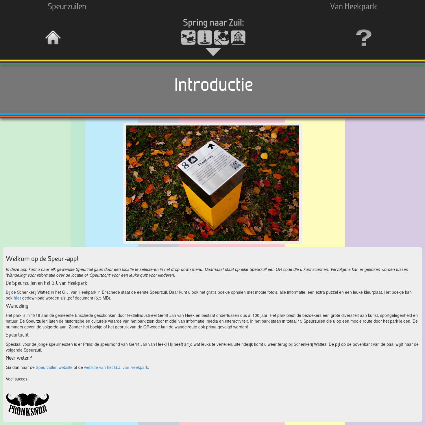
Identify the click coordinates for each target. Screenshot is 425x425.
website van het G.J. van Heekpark (116, 367)
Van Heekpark (353, 7)
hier (17, 298)
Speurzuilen (67, 7)
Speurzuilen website (54, 367)
